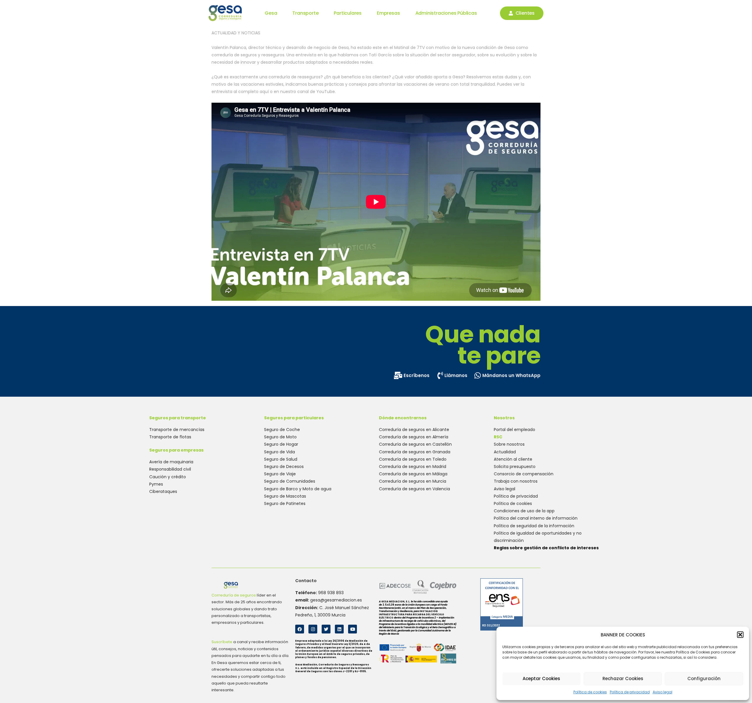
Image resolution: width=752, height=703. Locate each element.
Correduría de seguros (234, 595)
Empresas (388, 13)
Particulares (348, 13)
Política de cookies (590, 692)
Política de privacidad (630, 692)
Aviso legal (662, 692)
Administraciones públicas (446, 13)
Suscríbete (222, 642)
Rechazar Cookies (622, 678)
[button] (740, 635)
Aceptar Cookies (541, 678)
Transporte (305, 13)
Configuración (704, 678)
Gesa (271, 13)
